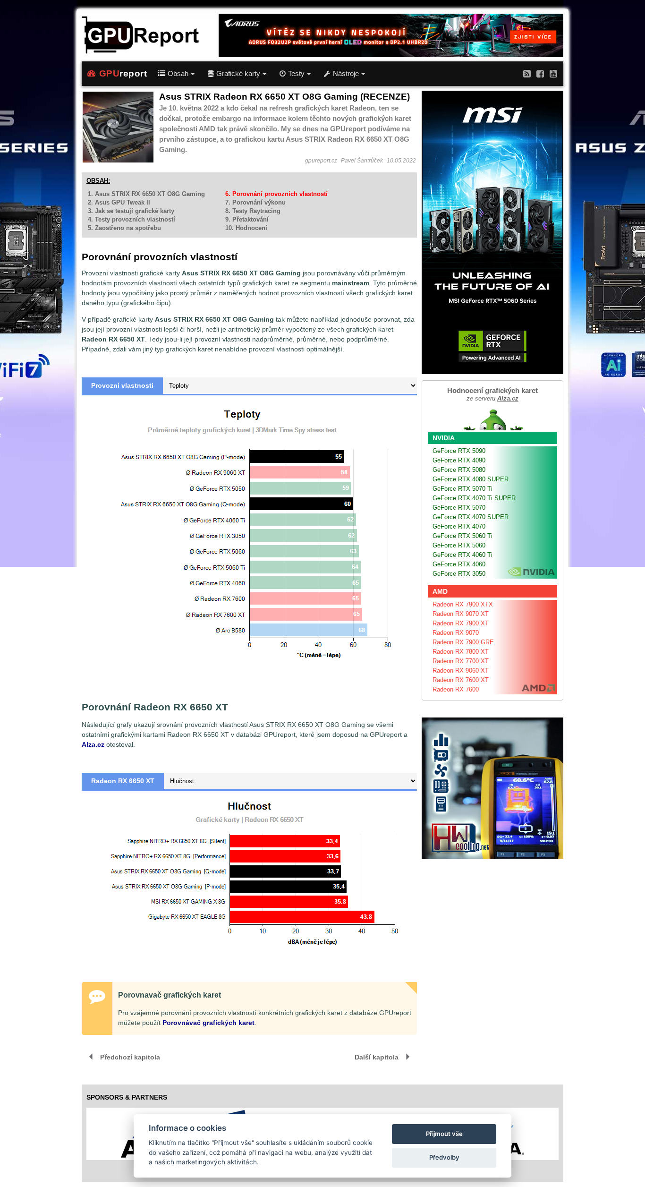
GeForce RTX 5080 (459, 469)
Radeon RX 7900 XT (461, 623)
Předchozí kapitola (130, 1057)
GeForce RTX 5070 (459, 507)
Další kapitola (377, 1057)
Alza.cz (93, 744)
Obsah (178, 73)
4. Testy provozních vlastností (131, 219)
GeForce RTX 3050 (459, 573)
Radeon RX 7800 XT (461, 651)
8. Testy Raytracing (252, 210)
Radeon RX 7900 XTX (463, 604)
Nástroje (346, 73)
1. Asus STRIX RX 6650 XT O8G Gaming (146, 193)
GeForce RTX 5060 (459, 545)
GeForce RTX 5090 (459, 450)
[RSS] (527, 73)
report (123, 73)
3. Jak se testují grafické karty (131, 210)
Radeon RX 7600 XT (461, 679)
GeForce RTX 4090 (459, 460)
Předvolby (444, 1157)
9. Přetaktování (247, 219)
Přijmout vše (444, 1133)
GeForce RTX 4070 (459, 526)
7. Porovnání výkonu (255, 202)
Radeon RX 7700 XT (461, 661)
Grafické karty (238, 73)
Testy (296, 73)
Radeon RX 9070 (456, 632)
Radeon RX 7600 (456, 689)
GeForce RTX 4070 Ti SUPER (474, 498)
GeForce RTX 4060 (459, 564)
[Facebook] (540, 73)
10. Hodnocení (246, 227)
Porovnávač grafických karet (208, 1022)
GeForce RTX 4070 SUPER (471, 517)
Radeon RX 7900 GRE (463, 642)
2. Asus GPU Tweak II (119, 202)
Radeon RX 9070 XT (461, 613)
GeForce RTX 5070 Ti (462, 488)
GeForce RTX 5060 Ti (462, 535)
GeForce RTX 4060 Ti (462, 554)
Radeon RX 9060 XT (461, 670)
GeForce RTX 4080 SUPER (471, 479)
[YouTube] (553, 73)
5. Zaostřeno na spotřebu (124, 227)
